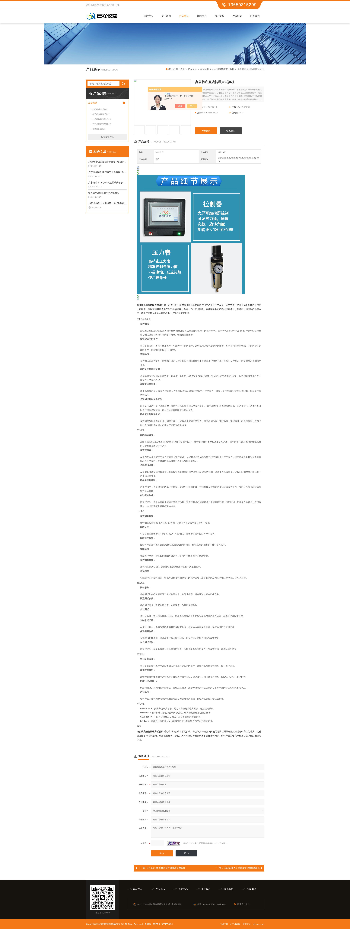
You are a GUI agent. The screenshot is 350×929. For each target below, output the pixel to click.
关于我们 (166, 16)
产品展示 (184, 16)
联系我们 (255, 16)
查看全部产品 (107, 137)
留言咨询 (251, 889)
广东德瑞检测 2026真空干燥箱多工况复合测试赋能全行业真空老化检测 (107, 172)
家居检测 (204, 69)
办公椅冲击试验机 (100, 109)
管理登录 (247, 924)
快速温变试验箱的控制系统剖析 (103, 193)
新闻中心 (201, 16)
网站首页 (148, 16)
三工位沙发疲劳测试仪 (102, 124)
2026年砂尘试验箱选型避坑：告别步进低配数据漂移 (107, 162)
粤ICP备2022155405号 (163, 924)
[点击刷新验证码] (173, 843)
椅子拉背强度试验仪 (101, 114)
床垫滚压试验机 (99, 129)
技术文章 (219, 16)
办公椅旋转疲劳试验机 (223, 69)
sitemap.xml (258, 924)
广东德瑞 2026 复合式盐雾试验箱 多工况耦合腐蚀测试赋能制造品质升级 (107, 182)
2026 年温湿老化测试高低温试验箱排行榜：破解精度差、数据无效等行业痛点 (107, 203)
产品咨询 (206, 131)
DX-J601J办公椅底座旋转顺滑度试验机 (166, 868)
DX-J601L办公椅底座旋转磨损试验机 (242, 868)
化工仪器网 (235, 924)
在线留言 (237, 16)
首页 (182, 69)
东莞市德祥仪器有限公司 (107, 5)
